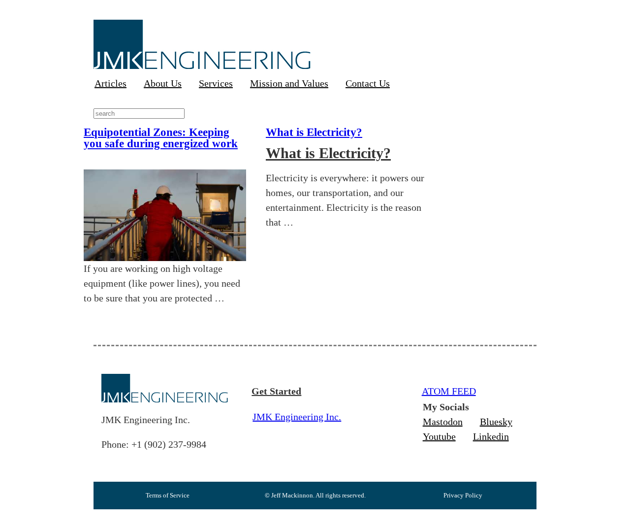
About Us (163, 83)
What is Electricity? (314, 132)
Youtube (439, 436)
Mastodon (443, 421)
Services (216, 83)
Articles (110, 83)
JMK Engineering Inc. (296, 416)
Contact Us (368, 83)
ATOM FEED (449, 391)
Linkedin (491, 436)
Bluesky (496, 421)
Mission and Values (289, 83)
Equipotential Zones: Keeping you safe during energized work (161, 138)
